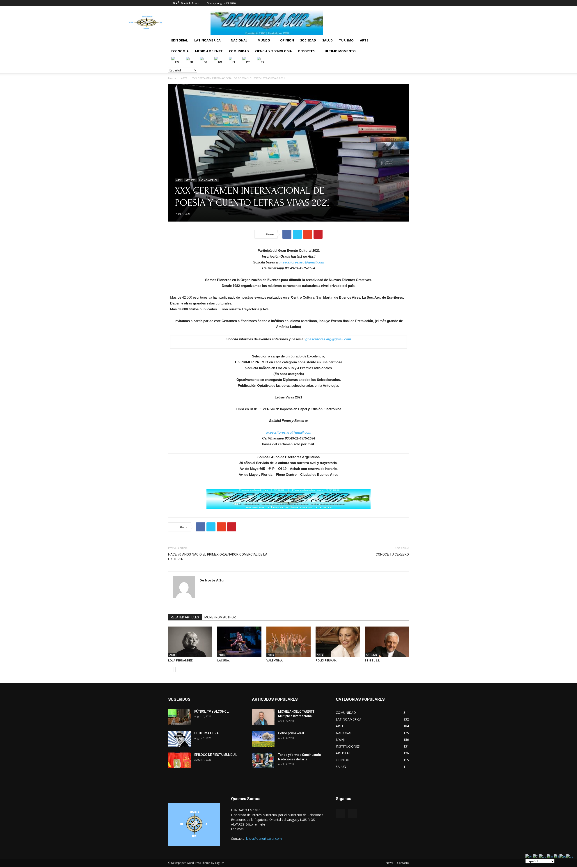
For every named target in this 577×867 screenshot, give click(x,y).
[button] (403, 41)
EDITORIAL (179, 40)
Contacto (403, 863)
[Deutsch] (204, 62)
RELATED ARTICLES (185, 617)
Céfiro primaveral (291, 733)
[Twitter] (405, 3)
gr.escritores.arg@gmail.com (301, 262)
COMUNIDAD (239, 51)
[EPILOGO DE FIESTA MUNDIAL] (179, 760)
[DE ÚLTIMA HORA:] (179, 739)
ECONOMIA (180, 51)
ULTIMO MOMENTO (340, 51)
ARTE (364, 40)
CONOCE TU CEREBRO (392, 554)
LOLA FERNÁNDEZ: (180, 660)
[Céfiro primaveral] (263, 739)
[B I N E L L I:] (387, 642)
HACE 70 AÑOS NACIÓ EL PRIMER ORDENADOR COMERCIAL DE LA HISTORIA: (217, 556)
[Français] (190, 62)
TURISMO (346, 40)
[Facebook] (398, 3)
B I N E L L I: (372, 660)
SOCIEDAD (308, 40)
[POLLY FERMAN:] (338, 642)
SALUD (327, 40)
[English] (175, 62)
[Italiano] (232, 62)
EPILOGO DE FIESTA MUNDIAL (215, 755)
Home (172, 78)
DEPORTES (306, 51)
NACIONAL (239, 40)
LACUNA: (223, 660)
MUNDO (264, 40)
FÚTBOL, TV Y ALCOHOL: (211, 711)
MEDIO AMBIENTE (209, 51)
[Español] (261, 62)
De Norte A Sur (212, 580)
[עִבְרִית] (218, 62)
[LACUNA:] (239, 642)
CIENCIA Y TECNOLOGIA (273, 51)
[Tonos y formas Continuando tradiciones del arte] (263, 760)
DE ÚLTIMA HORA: (207, 733)
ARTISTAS (190, 180)
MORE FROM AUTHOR (220, 617)
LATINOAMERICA (207, 40)
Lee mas (237, 829)
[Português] (246, 62)
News (389, 863)
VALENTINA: (274, 660)
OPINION (287, 40)
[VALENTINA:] (288, 642)
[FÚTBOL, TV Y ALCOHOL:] (179, 717)
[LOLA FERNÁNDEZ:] (190, 642)
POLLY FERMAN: (326, 660)
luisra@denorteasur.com (264, 838)
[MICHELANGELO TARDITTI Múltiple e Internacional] (263, 717)
